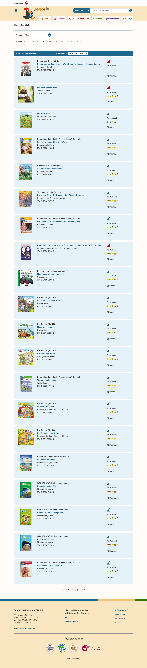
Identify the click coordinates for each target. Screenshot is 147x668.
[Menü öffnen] (16, 10)
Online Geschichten (80, 19)
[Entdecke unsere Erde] (26, 490)
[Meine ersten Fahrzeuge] (26, 278)
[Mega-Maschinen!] (26, 331)
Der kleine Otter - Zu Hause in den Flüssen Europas (60, 195)
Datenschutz (120, 614)
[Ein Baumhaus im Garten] (26, 437)
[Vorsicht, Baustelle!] (26, 410)
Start (16, 25)
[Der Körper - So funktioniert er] (26, 569)
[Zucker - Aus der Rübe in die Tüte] (26, 146)
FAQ (66, 617)
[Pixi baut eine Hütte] (26, 357)
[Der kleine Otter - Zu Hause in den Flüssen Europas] (25, 199)
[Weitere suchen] (49, 35)
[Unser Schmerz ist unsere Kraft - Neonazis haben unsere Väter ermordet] (26, 252)
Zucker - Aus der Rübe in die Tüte (52, 142)
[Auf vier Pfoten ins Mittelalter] (25, 172)
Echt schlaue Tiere (45, 539)
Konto (117, 623)
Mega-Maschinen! (45, 327)
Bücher (47, 19)
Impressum (120, 619)
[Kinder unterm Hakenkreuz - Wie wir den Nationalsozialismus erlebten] (26, 68)
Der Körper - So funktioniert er (50, 566)
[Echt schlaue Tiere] (26, 543)
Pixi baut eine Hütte (46, 353)
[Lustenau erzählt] (26, 120)
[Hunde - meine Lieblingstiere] (26, 516)
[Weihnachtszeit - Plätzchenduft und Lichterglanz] (26, 225)
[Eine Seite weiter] (84, 590)
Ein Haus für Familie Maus (49, 300)
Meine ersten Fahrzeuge (48, 274)
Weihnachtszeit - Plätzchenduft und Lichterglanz (58, 222)
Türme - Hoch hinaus (46, 380)
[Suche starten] (130, 10)
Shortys (128, 19)
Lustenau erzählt (44, 113)
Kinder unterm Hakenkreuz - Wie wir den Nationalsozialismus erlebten (68, 64)
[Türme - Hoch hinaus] (26, 384)
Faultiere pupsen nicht (47, 88)
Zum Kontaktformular (23, 628)
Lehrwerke (61, 19)
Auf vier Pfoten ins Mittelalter (50, 168)
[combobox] (81, 10)
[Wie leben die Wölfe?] (26, 463)
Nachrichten (113, 19)
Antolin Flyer (70, 622)
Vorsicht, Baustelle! (45, 406)
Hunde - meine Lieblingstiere (50, 512)
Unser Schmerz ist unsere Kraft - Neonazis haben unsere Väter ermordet (69, 245)
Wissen (99, 19)
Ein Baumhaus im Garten (48, 433)
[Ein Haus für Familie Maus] (26, 304)
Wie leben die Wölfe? (46, 459)
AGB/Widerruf (121, 610)
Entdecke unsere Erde (47, 486)
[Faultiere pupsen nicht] (26, 94)
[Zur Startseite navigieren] (34, 10)
